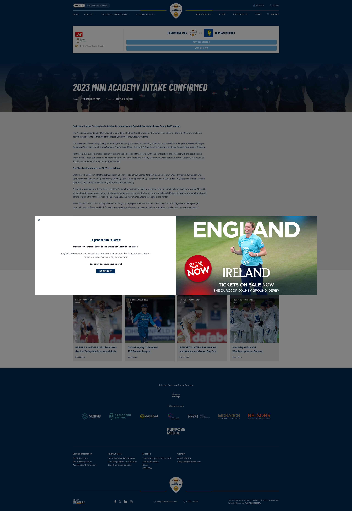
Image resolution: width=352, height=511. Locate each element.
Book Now (105, 271)
